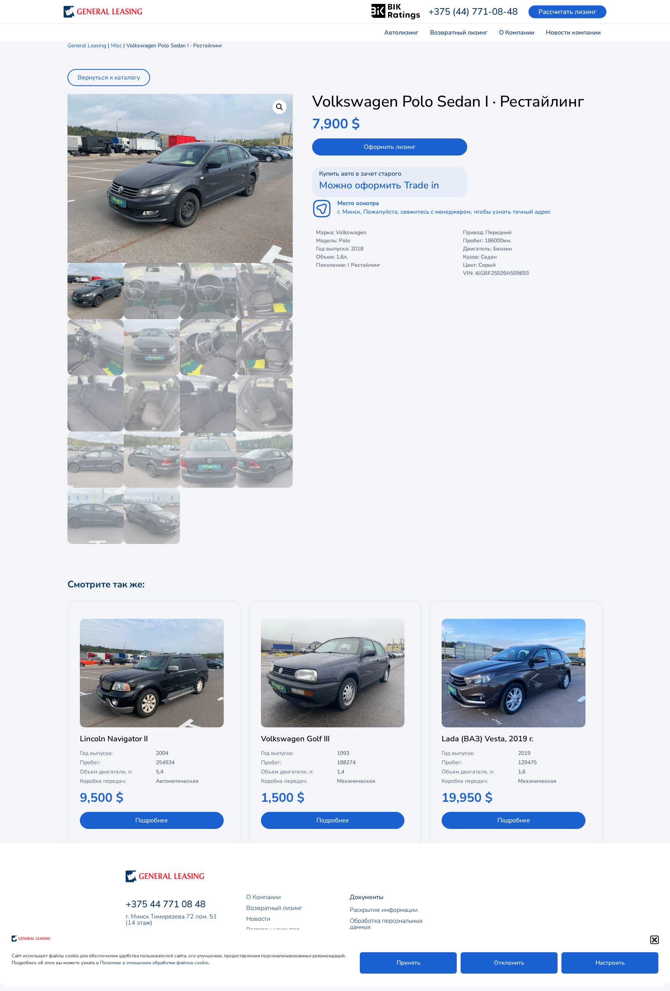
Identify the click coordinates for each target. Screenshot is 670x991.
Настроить (610, 963)
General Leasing (86, 45)
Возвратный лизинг (458, 32)
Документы (366, 897)
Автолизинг (401, 32)
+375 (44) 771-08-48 (473, 11)
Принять (408, 963)
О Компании (516, 32)
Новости (258, 919)
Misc (116, 45)
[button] (654, 940)
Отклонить (509, 963)
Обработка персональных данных (386, 924)
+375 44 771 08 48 (165, 904)
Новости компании (573, 32)
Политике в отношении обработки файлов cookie (154, 963)
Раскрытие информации (384, 910)
